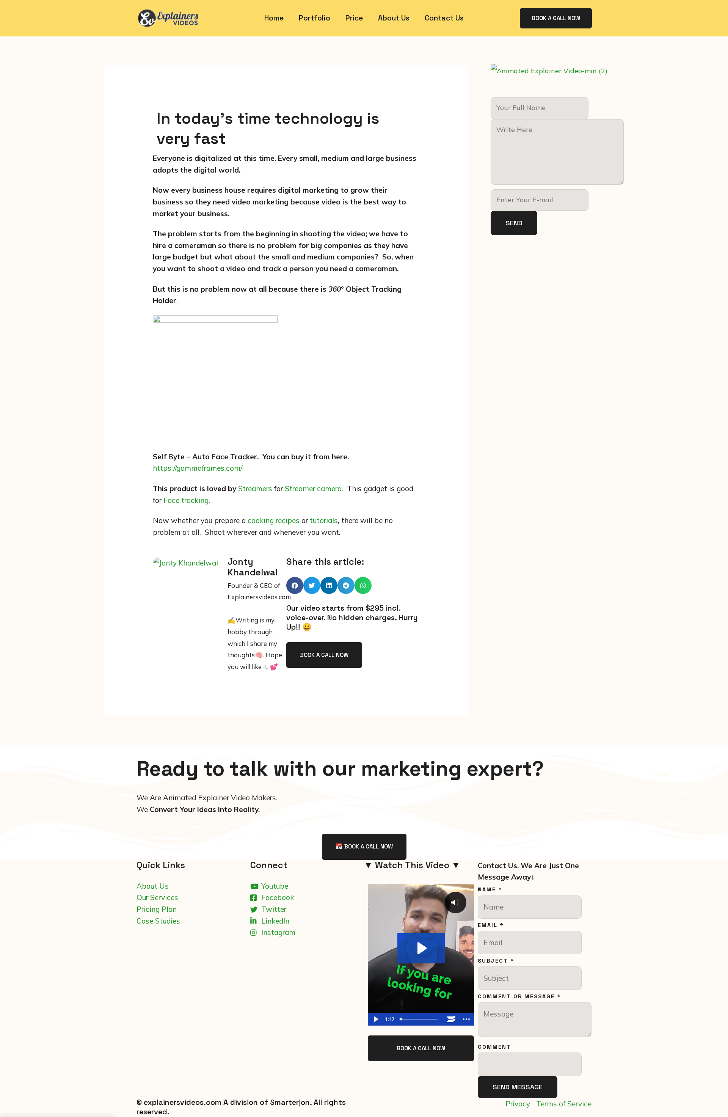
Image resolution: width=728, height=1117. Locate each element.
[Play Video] (375, 1019)
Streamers (255, 488)
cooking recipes (274, 520)
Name (490, 889)
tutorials (324, 520)
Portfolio (314, 18)
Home (274, 18)
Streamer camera (313, 488)
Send (513, 222)
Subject (496, 960)
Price (354, 18)
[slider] (420, 1019)
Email (491, 925)
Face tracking (186, 500)
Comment (494, 1046)
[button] (294, 585)
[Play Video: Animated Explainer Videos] (421, 948)
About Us (394, 18)
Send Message (518, 1086)
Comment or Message (519, 996)
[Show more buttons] (466, 1019)
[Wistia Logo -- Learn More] (451, 1019)
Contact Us (444, 18)
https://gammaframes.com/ (197, 468)
